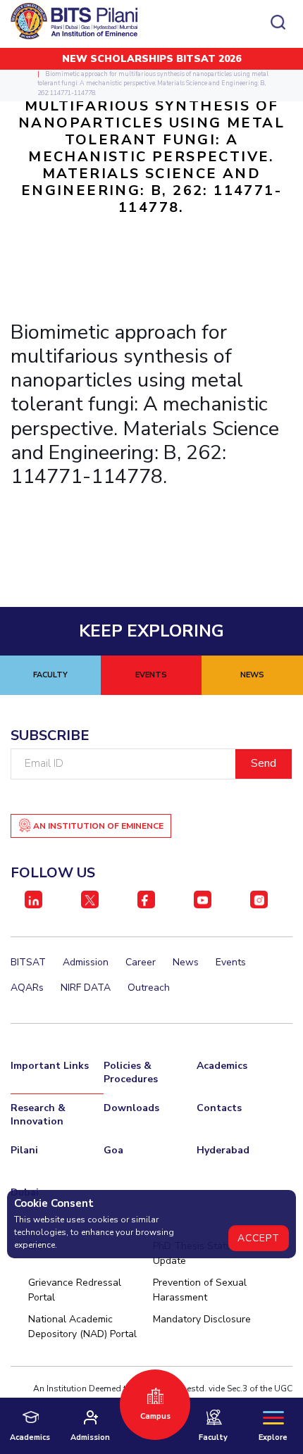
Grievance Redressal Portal (74, 1290)
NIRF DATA (86, 987)
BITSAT (28, 962)
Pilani (24, 1150)
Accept (258, 1238)
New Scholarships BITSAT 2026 (151, 58)
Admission (86, 962)
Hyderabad (223, 1150)
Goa (113, 1150)
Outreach (149, 987)
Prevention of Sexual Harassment (200, 1290)
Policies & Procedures (131, 1072)
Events (231, 962)
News (186, 962)
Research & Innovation (38, 1114)
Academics (222, 1065)
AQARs (27, 987)
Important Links (50, 1065)
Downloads (131, 1108)
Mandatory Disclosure (202, 1319)
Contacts (219, 1108)
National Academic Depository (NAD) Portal (82, 1326)
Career (140, 962)
